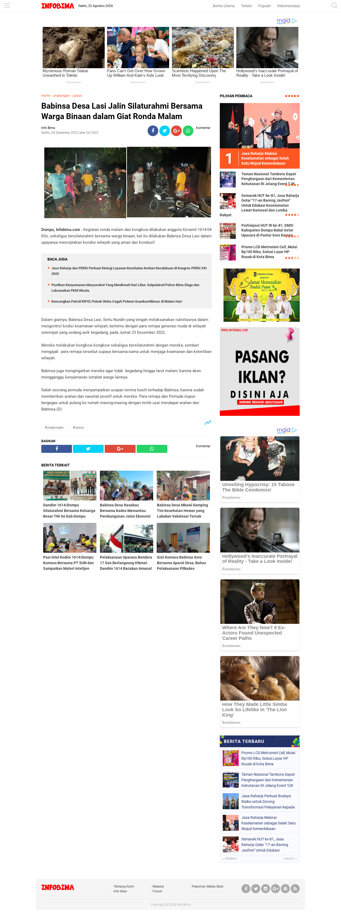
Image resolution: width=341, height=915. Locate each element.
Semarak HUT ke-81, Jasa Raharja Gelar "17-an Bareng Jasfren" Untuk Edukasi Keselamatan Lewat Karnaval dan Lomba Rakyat (259, 205)
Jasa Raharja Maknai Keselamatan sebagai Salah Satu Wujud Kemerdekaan (268, 823)
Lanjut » (290, 858)
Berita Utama (224, 6)
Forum (157, 891)
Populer (264, 6)
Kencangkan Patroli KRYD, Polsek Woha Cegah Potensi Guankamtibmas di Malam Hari (116, 301)
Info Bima (184, 904)
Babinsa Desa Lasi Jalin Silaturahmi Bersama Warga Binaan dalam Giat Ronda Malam (121, 111)
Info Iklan (120, 891)
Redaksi (158, 886)
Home (45, 95)
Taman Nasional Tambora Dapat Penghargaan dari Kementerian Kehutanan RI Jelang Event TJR (268, 179)
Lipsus (77, 95)
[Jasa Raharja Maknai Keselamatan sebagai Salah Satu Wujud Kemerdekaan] (260, 125)
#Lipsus (78, 427)
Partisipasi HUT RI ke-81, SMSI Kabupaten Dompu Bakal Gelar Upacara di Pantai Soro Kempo (267, 230)
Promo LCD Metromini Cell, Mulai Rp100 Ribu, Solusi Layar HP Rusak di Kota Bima (269, 252)
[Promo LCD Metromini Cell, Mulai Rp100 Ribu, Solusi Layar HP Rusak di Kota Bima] (228, 252)
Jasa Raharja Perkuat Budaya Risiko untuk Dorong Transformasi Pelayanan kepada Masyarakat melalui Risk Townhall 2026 (268, 801)
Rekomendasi (288, 6)
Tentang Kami (124, 886)
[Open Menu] (6, 6)
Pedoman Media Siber (208, 886)
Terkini (246, 6)
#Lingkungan (54, 427)
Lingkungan (61, 95)
